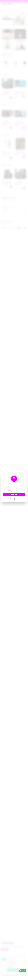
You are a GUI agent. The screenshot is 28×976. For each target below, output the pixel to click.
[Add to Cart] (11, 98)
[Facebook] (2, 950)
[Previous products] (23, 75)
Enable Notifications (13, 970)
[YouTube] (7, 950)
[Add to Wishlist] (6, 98)
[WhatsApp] (4, 98)
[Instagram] (5, 950)
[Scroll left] (23, 56)
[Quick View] (9, 98)
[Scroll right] (25, 56)
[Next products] (25, 75)
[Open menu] (26, 4)
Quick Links (3, 953)
